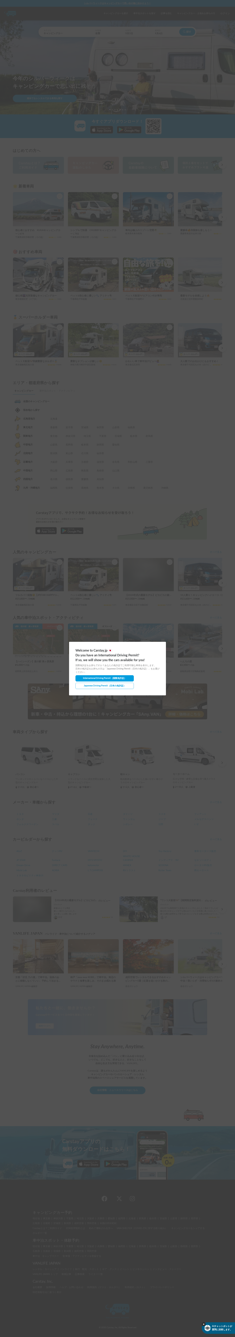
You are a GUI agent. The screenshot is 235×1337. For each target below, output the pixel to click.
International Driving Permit (104, 678)
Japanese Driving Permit (105, 686)
